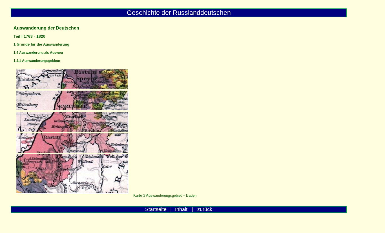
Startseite (156, 209)
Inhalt (181, 209)
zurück (204, 209)
